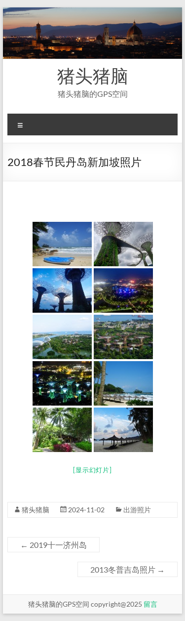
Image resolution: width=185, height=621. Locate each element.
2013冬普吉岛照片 (127, 569)
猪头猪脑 (92, 75)
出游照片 (137, 509)
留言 (150, 604)
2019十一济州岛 (53, 544)
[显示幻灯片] (92, 470)
